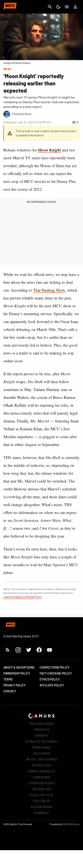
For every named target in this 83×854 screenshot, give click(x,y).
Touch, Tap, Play (41, 795)
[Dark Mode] (58, 7)
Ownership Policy (16, 673)
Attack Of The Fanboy (41, 741)
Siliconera (41, 753)
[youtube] (49, 649)
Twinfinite (41, 729)
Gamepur (41, 735)
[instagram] (18, 649)
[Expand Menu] (67, 7)
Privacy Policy (14, 685)
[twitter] (28, 649)
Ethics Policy (50, 679)
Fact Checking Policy (56, 673)
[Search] (50, 7)
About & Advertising (18, 667)
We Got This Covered (41, 759)
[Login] (75, 7)
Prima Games (41, 747)
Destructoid (41, 765)
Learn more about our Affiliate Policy (22, 596)
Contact (9, 691)
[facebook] (39, 649)
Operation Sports (41, 783)
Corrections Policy (54, 667)
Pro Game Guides (41, 724)
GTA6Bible (41, 813)
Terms (8, 679)
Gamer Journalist (41, 771)
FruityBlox (41, 801)
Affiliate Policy (52, 685)
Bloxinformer (41, 807)
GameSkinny (41, 777)
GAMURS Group (71, 824)
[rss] (7, 649)
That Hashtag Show (49, 290)
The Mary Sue (41, 789)
